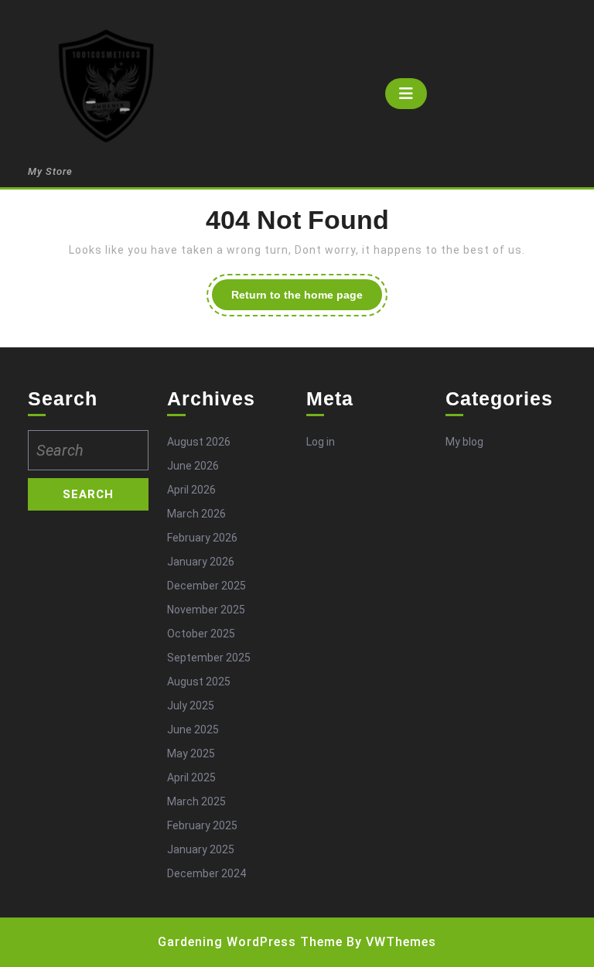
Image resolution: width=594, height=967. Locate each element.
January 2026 (200, 561)
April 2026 (191, 489)
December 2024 (206, 873)
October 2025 (201, 633)
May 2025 (191, 753)
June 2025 (193, 729)
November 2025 (206, 609)
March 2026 (196, 513)
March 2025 (196, 801)
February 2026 (202, 537)
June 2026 (193, 466)
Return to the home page (306, 299)
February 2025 (202, 825)
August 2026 (198, 442)
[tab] (406, 93)
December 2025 (206, 585)
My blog (464, 442)
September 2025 (209, 657)
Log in (320, 442)
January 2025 (200, 849)
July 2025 (190, 705)
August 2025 (198, 681)
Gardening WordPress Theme (250, 942)
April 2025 (191, 777)
